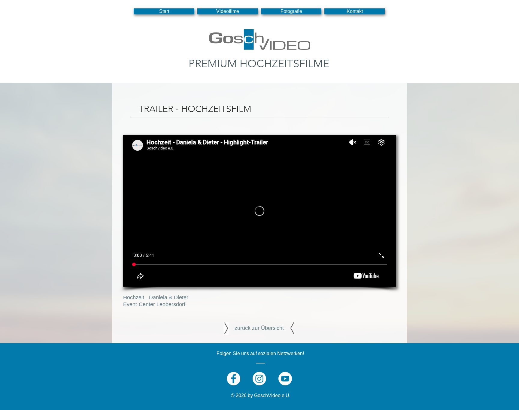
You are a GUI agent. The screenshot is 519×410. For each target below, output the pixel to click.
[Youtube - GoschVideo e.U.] (285, 378)
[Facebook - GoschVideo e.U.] (233, 378)
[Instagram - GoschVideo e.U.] (259, 378)
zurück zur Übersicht (259, 328)
